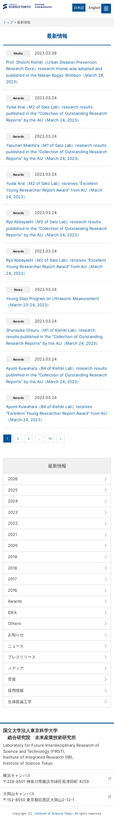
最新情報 (57, 466)
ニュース (16, 645)
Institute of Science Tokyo (54, 813)
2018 (12, 568)
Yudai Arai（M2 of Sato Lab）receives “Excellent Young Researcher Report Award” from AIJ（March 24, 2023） (54, 190)
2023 (13, 512)
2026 (13, 478)
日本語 (79, 7)
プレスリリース (22, 656)
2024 (13, 501)
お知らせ (16, 634)
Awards (15, 601)
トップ (8, 22)
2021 (12, 534)
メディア (16, 668)
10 (50, 438)
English (95, 7)
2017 (12, 578)
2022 (13, 523)
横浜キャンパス (17, 775)
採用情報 (16, 690)
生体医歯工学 (20, 701)
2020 (13, 545)
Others (14, 623)
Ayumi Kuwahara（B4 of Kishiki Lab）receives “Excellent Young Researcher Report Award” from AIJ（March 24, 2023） (56, 413)
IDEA (12, 612)
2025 (13, 490)
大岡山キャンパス (19, 793)
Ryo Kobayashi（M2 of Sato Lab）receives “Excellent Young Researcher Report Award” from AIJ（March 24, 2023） (56, 267)
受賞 (12, 679)
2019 (12, 556)
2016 (12, 590)
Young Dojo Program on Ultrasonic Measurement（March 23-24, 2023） (52, 302)
